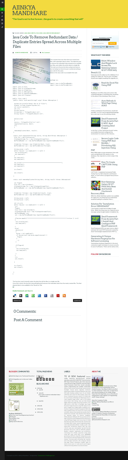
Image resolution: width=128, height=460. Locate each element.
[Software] (12, 416)
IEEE (87, 409)
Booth (68, 393)
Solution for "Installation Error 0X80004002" (102, 205)
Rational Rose (81, 418)
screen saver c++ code (73, 444)
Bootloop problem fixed (76, 393)
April (40, 401)
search (81, 444)
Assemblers (72, 391)
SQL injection (84, 421)
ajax (87, 426)
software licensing (68, 445)
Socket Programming (82, 423)
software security (77, 445)
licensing (71, 439)
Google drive (71, 407)
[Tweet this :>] (40, 296)
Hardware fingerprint (69, 409)
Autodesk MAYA (79, 391)
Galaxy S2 (86, 405)
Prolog (76, 418)
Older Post (77, 300)
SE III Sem (78, 421)
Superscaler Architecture (70, 426)
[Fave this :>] (34, 296)
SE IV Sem (82, 382)
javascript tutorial (73, 437)
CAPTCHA (66, 394)
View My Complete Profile (99, 400)
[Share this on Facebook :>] (47, 296)
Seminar (88, 380)
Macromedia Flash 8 (85, 412)
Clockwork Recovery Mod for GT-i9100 (77, 396)
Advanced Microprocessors (77, 378)
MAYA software (70, 412)
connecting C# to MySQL (70, 432)
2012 (38, 409)
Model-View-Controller (70, 413)
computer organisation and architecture (79, 431)
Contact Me (95, 405)
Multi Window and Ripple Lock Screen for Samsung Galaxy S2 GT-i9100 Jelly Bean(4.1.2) (104, 67)
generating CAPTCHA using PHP (72, 436)
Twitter (104, 46)
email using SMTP (75, 434)
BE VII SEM (76, 380)
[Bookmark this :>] (59, 296)
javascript (66, 437)
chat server (72, 429)
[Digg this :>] (22, 296)
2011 (38, 412)
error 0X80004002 (85, 434)
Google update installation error (82, 407)
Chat (70, 394)
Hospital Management (80, 409)
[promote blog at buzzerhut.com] (9, 400)
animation (87, 385)
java (25, 33)
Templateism (41, 455)
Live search (78, 410)
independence (84, 436)
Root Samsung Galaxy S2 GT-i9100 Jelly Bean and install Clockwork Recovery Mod (103, 188)
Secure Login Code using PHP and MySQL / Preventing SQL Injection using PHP (105, 144)
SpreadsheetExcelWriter (73, 424)
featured (81, 376)
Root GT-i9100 (86, 420)
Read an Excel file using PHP (109, 84)
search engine (86, 444)
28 (13, 388)
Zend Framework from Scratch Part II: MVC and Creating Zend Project (109, 123)
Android (73, 388)
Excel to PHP (70, 404)
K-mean (73, 410)
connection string (82, 432)
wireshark (84, 445)
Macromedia (77, 412)
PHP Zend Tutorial (69, 382)
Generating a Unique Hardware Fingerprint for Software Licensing (103, 238)
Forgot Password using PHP (76, 405)
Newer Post (17, 300)
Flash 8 (77, 404)
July (40, 390)
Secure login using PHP (75, 383)
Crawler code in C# (80, 399)
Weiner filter (81, 426)
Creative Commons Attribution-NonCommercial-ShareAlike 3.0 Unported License (104, 414)
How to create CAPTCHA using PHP (109, 164)
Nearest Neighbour (85, 415)
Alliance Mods (67, 388)
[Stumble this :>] (28, 296)
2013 (38, 406)
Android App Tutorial (81, 388)
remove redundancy (53, 33)
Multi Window (79, 413)
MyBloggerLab (50, 455)
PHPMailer (75, 416)
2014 (38, 388)
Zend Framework (69, 385)
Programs (76, 382)
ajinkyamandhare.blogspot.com (101, 419)
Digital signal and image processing (73, 402)
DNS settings (74, 401)
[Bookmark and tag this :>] (53, 296)
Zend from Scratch (79, 385)
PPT (79, 416)
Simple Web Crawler (71, 423)
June (40, 393)
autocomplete (77, 428)
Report (71, 420)
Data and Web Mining (84, 401)
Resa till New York (14, 418)
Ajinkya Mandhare (21, 52)
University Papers (85, 383)
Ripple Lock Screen (78, 420)
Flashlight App (83, 404)
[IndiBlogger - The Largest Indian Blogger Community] (14, 410)
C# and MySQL (86, 393)
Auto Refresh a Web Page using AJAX (109, 103)
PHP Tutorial (82, 380)
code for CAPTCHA (80, 429)
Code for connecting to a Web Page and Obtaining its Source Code (77, 398)
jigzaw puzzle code (82, 437)
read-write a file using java (37, 33)
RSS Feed (97, 46)
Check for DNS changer (78, 394)
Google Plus (111, 46)
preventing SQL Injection (83, 439)
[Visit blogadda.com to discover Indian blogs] (22, 380)
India (89, 409)
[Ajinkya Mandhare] (97, 386)
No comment (46, 52)
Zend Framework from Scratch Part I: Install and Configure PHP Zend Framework (109, 221)
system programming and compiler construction (77, 386)
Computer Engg (71, 399)
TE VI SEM (70, 376)
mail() (75, 439)
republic (83, 442)
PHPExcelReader (68, 416)
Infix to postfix (67, 410)
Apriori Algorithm (79, 389)
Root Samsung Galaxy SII (70, 421)
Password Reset (84, 416)
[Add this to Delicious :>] (16, 296)
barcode (84, 428)
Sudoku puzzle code (85, 424)
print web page (68, 440)
